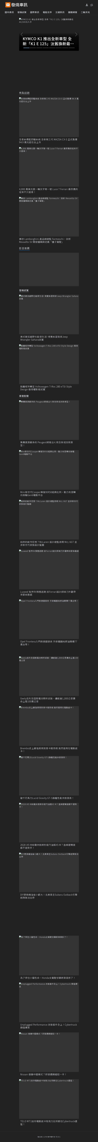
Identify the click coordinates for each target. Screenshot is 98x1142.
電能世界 (47, 12)
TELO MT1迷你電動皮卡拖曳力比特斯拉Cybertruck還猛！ (48, 1123)
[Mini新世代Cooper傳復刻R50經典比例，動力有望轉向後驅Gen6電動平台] (49, 470)
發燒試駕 (22, 12)
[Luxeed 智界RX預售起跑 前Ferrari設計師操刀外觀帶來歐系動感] (49, 569)
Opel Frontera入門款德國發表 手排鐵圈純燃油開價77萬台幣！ (48, 643)
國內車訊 (9, 12)
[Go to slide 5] (52, 48)
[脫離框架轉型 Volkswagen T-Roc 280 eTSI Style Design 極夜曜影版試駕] (49, 364)
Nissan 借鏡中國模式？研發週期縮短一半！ (43, 1074)
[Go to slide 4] (46, 48)
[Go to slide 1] (26, 48)
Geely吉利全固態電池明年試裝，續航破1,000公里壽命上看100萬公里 (47, 700)
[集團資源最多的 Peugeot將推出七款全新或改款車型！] (49, 420)
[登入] (87, 5)
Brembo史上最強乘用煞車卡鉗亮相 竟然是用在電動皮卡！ (49, 750)
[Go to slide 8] (72, 48)
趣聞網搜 (72, 12)
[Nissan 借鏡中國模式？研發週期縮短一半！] (49, 1052)
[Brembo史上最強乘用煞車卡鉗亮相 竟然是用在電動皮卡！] (49, 726)
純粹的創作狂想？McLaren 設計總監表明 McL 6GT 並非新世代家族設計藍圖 (48, 543)
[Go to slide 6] (59, 48)
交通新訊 (60, 12)
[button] (91, 5)
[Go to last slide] (22, 34)
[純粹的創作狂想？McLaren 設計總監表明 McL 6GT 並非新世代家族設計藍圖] (49, 519)
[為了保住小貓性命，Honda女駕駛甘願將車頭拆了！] (49, 955)
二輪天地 (85, 12)
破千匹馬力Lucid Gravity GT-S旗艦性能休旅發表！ (47, 798)
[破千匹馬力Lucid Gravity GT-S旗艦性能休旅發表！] (49, 776)
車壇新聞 (24, 395)
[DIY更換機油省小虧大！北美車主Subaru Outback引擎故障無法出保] (49, 872)
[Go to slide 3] (39, 48)
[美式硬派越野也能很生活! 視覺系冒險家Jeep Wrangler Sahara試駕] (49, 314)
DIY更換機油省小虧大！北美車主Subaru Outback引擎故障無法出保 (48, 896)
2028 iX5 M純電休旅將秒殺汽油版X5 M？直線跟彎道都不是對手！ (47, 846)
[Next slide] (76, 34)
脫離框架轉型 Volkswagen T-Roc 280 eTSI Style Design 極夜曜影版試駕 (46, 388)
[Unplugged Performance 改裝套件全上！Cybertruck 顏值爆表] (49, 1002)
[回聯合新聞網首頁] (8, 4)
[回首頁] (19, 4)
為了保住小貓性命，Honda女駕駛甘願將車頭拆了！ (48, 977)
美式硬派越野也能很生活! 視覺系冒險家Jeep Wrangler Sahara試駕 (44, 338)
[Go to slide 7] (65, 48)
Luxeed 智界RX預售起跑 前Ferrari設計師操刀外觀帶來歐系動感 (48, 593)
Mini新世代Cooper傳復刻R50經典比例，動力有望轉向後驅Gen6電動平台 (48, 493)
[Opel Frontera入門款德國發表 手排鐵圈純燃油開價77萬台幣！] (49, 619)
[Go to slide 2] (33, 48)
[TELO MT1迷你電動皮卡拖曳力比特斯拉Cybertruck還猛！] (49, 1099)
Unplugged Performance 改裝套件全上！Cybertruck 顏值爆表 (48, 1026)
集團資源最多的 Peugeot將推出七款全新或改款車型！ (46, 444)
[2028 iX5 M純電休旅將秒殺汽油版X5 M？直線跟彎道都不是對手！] (49, 822)
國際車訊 (34, 12)
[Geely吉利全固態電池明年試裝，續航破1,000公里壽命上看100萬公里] (49, 676)
